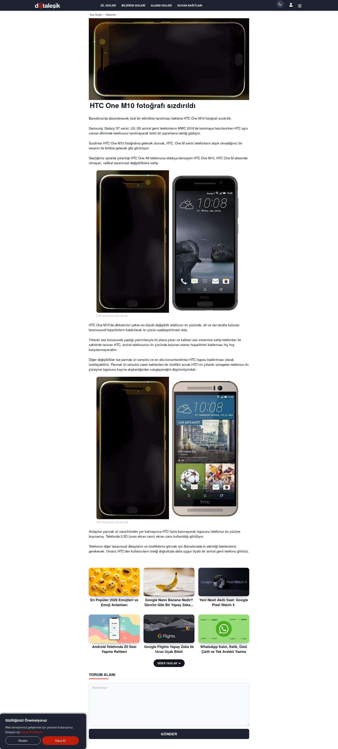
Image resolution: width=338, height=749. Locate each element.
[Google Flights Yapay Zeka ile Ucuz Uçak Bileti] (169, 629)
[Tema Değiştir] (280, 4)
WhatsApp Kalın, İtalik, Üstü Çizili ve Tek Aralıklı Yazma (223, 649)
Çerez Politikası (32, 732)
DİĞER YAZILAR (167, 663)
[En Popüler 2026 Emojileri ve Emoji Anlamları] (114, 582)
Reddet (22, 741)
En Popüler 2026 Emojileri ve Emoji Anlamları (114, 602)
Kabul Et (60, 741)
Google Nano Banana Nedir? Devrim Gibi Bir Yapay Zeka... (169, 602)
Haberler (111, 14)
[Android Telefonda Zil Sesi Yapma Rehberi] (114, 629)
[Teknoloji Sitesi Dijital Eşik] (47, 6)
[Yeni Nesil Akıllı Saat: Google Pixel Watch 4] (223, 582)
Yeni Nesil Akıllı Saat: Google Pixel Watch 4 (223, 602)
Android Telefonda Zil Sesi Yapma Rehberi (114, 649)
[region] (43, 731)
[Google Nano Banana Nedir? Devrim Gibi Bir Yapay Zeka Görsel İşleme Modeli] (169, 582)
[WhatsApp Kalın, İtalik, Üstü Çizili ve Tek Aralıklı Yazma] (223, 629)
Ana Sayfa (96, 14)
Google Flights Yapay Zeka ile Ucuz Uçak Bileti (169, 649)
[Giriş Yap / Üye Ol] (299, 5)
